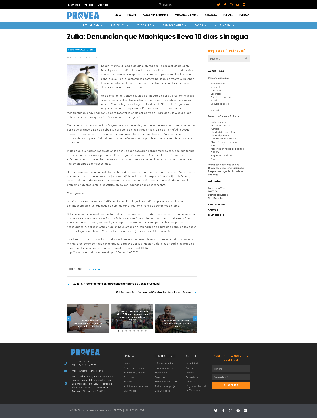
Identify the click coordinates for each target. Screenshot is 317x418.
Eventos (244, 15)
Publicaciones (173, 25)
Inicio (117, 15)
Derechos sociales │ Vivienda (81, 50)
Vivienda (215, 110)
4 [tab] (130, 331)
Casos (199, 25)
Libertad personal (220, 135)
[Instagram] (231, 4)
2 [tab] (122, 331)
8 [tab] (146, 331)
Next (195, 318)
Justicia (103, 4)
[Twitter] (218, 4)
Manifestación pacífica (223, 138)
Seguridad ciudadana (223, 155)
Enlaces (228, 15)
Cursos (213, 209)
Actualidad (91, 25)
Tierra (214, 107)
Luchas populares (218, 194)
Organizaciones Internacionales (226, 167)
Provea (131, 15)
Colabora (211, 15)
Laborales (216, 93)
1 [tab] (118, 331)
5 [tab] (134, 331)
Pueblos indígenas (221, 97)
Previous (69, 318)
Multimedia (223, 25)
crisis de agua (92, 269)
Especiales (143, 25)
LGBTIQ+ (213, 191)
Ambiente (216, 87)
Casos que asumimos (155, 15)
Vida (213, 158)
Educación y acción (186, 15)
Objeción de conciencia (224, 142)
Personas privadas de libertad (227, 148)
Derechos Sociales (218, 77)
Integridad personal (222, 125)
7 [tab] (142, 331)
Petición (215, 152)
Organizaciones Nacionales (223, 164)
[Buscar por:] (229, 58)
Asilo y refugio (219, 121)
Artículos (118, 25)
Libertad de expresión (223, 132)
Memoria (74, 4)
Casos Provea (217, 204)
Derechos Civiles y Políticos (223, 116)
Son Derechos (216, 197)
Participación (218, 145)
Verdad (89, 4)
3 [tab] (126, 331)
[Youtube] (237, 4)
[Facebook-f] (224, 4)
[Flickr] (244, 4)
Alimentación (218, 83)
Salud (214, 100)
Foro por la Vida (216, 188)
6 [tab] (138, 331)
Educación (216, 90)
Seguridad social (220, 103)
